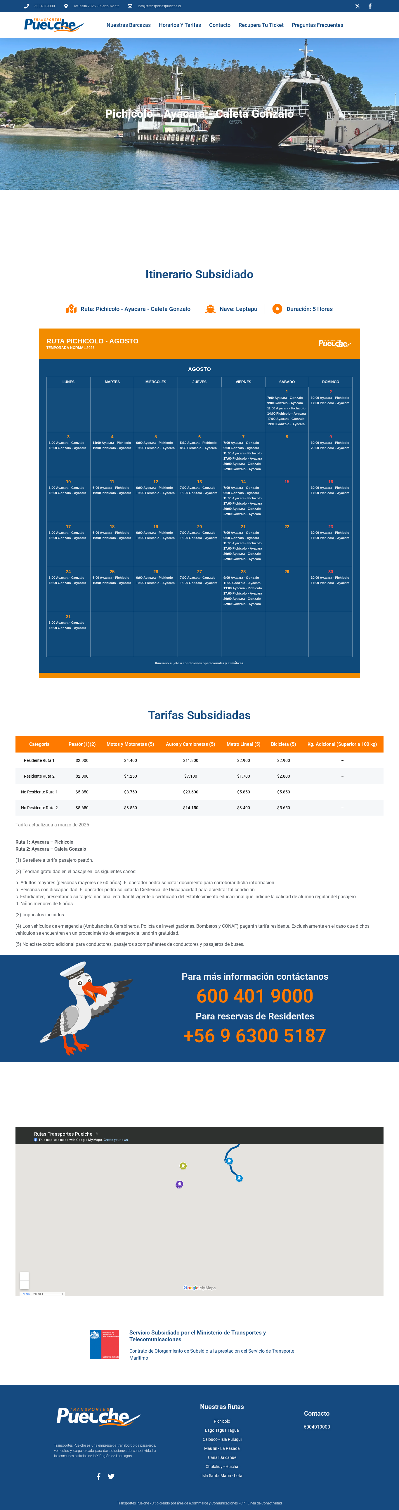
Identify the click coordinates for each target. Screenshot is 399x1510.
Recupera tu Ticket (261, 25)
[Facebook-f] (98, 1476)
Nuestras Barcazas (129, 25)
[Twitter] (111, 1476)
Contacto (219, 25)
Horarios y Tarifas (180, 25)
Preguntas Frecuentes (317, 25)
